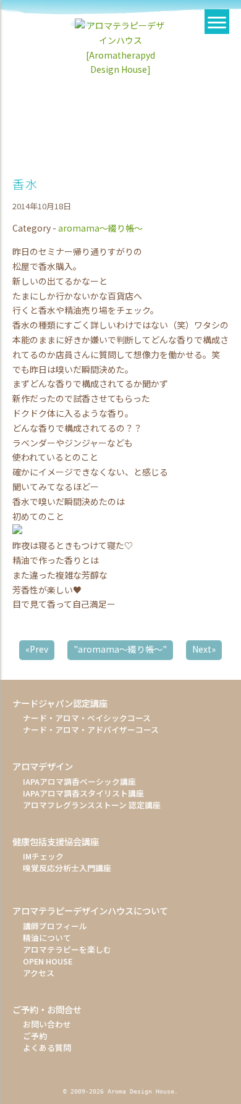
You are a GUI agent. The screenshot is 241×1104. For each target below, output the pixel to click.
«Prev (36, 649)
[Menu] (217, 21)
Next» (204, 649)
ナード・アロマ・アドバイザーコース (91, 729)
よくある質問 (47, 1047)
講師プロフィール (55, 926)
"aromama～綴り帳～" (120, 649)
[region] (120, 103)
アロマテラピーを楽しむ (67, 949)
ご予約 (35, 1036)
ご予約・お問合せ (47, 1009)
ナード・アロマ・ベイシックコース (87, 718)
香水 (25, 184)
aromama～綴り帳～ (100, 228)
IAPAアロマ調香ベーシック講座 (79, 781)
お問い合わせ (47, 1024)
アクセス (38, 973)
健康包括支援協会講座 (55, 841)
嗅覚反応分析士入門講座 (67, 868)
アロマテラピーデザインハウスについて (90, 910)
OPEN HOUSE (47, 961)
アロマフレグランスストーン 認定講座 (92, 805)
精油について (47, 937)
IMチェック (43, 856)
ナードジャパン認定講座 (60, 702)
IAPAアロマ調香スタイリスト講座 (83, 793)
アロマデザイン (42, 765)
